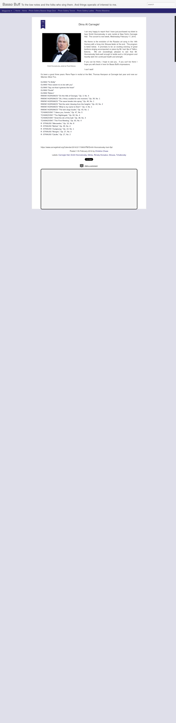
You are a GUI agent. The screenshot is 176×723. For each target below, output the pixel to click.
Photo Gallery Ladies (85, 10)
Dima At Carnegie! (89, 24)
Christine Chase (101, 151)
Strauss (112, 155)
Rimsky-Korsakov (101, 155)
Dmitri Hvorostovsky (79, 155)
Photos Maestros (103, 10)
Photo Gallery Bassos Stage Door (43, 10)
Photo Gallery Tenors (66, 10)
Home (17, 10)
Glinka (90, 155)
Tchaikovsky (121, 155)
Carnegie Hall (64, 155)
